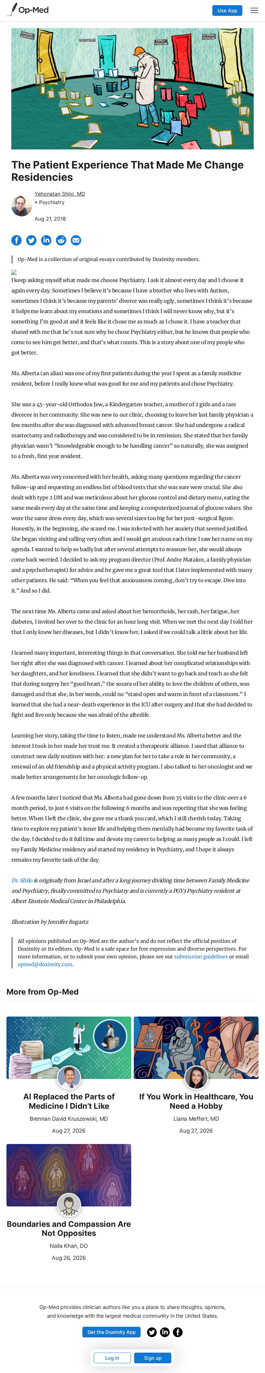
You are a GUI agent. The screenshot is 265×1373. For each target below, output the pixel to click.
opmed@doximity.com (45, 964)
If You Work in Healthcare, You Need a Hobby (196, 1101)
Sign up (153, 1358)
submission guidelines (201, 956)
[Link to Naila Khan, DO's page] (69, 1205)
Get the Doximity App (112, 1332)
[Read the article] (68, 1048)
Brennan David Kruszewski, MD (69, 1119)
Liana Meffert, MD (196, 1119)
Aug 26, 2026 (46, 1257)
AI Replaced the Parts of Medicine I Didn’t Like (69, 1101)
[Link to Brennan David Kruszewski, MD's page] (69, 1078)
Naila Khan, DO (69, 1246)
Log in (112, 1358)
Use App (227, 10)
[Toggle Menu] (254, 10)
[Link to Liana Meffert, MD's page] (196, 1078)
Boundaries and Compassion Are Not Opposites (69, 1229)
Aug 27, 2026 (46, 1130)
